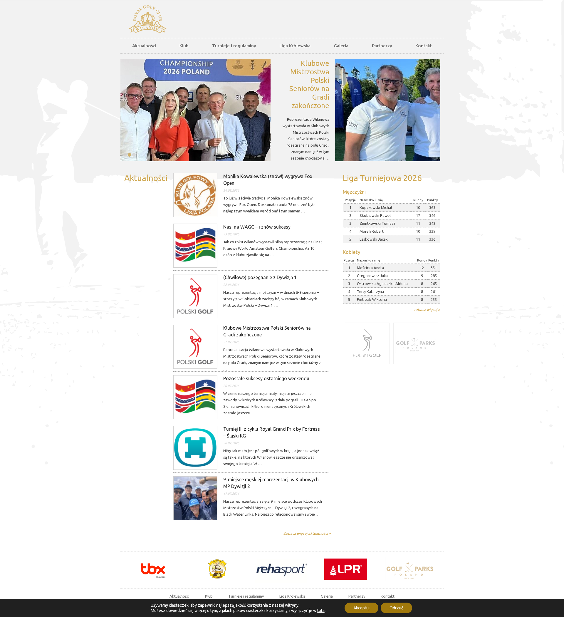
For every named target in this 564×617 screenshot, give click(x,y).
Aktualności (144, 45)
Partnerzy (382, 45)
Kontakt (423, 45)
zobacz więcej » (427, 309)
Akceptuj (361, 608)
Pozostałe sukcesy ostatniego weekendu (266, 378)
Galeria (341, 45)
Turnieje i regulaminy (234, 45)
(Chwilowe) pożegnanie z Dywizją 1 (260, 277)
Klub (184, 45)
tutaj (321, 610)
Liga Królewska (294, 45)
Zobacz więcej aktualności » (306, 533)
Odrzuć (396, 608)
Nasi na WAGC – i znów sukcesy (257, 226)
